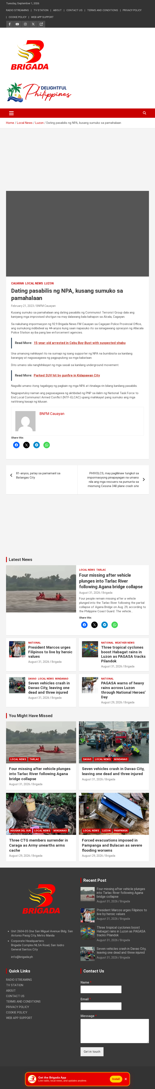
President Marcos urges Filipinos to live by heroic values (50, 652)
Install (116, 1079)
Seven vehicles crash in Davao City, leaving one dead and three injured (49, 688)
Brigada (107, 592)
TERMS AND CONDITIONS (102, 10)
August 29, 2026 (111, 702)
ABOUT (57, 10)
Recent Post (94, 880)
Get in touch (92, 1051)
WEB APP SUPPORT (42, 17)
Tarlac (101, 569)
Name (86, 982)
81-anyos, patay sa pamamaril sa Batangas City (38, 475)
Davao (32, 678)
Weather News (124, 642)
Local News (34, 283)
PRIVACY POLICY (132, 10)
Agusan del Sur (20, 830)
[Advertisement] (77, 162)
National (34, 642)
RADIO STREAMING (17, 10)
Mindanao (61, 678)
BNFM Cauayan (46, 305)
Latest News (20, 559)
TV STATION (41, 10)
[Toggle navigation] (11, 113)
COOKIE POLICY (17, 17)
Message (89, 1016)
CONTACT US (74, 10)
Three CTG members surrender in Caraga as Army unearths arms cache (38, 845)
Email (86, 999)
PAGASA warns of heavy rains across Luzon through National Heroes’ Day (123, 690)
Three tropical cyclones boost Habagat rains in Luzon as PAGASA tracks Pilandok (123, 654)
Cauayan (17, 283)
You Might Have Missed (30, 715)
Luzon (49, 283)
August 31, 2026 (89, 592)
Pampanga (121, 830)
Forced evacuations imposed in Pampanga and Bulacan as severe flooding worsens (112, 845)
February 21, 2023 (22, 305)
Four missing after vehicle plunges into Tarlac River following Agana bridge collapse (111, 581)
